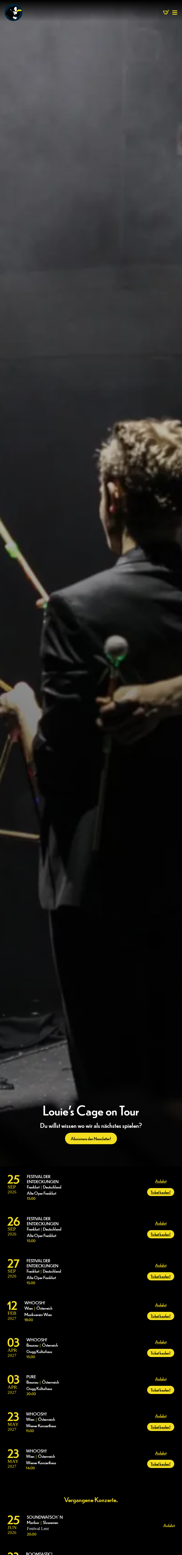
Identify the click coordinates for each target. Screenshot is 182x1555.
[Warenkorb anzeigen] (166, 12)
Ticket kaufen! (161, 1192)
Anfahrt (160, 1181)
